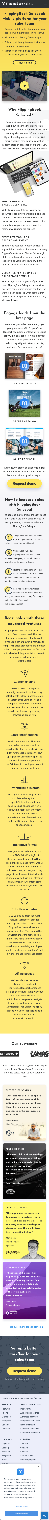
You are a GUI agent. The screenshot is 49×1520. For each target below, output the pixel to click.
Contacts (24, 1448)
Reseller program (28, 1459)
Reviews (6, 1428)
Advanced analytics (29, 1417)
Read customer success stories (24, 1326)
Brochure (6, 1451)
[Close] (38, 1466)
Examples (6, 1417)
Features (6, 1409)
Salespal (29, 4)
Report (5, 1463)
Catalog (5, 1448)
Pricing (5, 1413)
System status (26, 1456)
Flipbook (6, 1444)
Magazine (6, 1456)
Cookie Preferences (21, 1506)
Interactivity (25, 1409)
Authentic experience (29, 1413)
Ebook (5, 1459)
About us (24, 1444)
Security (24, 1451)
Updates (5, 1425)
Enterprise (6, 1421)
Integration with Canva (30, 1421)
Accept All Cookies (21, 1514)
